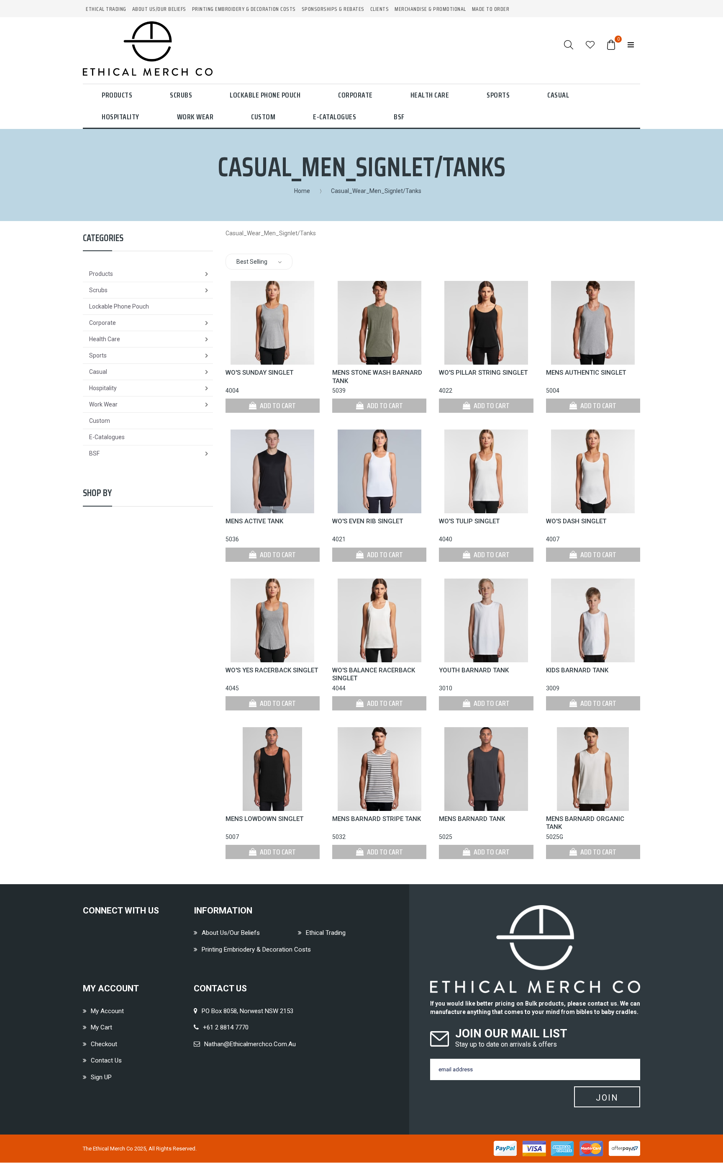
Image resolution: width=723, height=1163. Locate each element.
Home (302, 191)
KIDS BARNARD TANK (577, 670)
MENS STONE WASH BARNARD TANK (377, 377)
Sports (498, 95)
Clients (379, 9)
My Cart (101, 1027)
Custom (263, 117)
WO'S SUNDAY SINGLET (259, 372)
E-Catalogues (334, 117)
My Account (107, 1011)
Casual (558, 95)
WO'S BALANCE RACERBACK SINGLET (373, 674)
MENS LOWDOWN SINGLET (264, 819)
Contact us (106, 1060)
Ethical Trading (106, 9)
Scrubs (181, 95)
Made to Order (491, 9)
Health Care (429, 95)
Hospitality (120, 117)
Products (117, 95)
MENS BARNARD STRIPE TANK (376, 819)
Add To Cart (277, 406)
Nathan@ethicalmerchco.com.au (250, 1044)
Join (607, 1098)
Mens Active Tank (254, 521)
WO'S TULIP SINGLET (469, 521)
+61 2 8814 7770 (226, 1027)
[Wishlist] (590, 44)
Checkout (104, 1044)
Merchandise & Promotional (430, 9)
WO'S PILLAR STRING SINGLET (483, 372)
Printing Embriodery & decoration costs (256, 949)
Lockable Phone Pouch (265, 95)
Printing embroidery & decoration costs (244, 9)
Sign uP (101, 1077)
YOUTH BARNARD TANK (474, 670)
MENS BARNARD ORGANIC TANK (585, 823)
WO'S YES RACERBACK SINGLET (272, 670)
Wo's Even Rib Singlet (367, 521)
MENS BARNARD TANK (472, 819)
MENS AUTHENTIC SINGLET (586, 372)
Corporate (355, 95)
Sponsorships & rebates (333, 9)
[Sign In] (631, 44)
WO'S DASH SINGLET (576, 521)
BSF (399, 117)
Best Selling (251, 261)
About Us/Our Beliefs (159, 9)
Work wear (195, 117)
